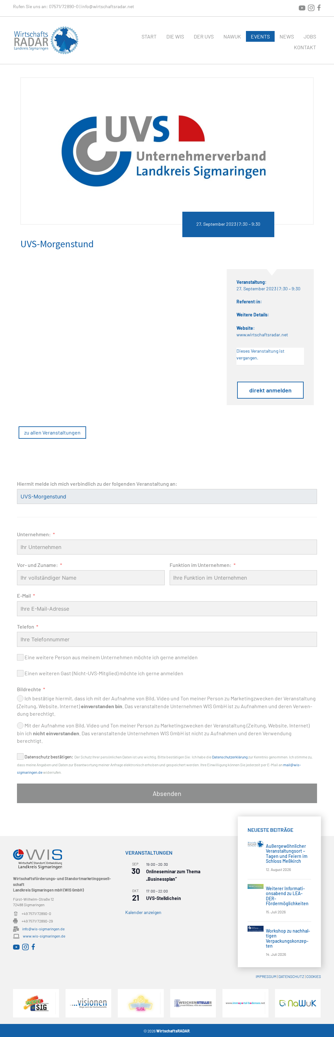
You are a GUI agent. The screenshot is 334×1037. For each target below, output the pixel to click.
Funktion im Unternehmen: (201, 565)
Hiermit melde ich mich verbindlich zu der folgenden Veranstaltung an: (97, 483)
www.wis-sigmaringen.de (44, 936)
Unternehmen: (34, 534)
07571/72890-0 (64, 6)
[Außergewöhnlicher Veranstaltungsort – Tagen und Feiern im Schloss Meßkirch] (256, 843)
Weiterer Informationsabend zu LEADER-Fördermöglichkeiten (287, 896)
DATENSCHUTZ (291, 976)
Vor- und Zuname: (37, 565)
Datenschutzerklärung (230, 757)
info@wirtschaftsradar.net (107, 6)
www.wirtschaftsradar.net (262, 334)
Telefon (25, 626)
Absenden (167, 793)
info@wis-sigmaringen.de (43, 928)
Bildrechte (29, 689)
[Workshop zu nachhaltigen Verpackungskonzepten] (256, 928)
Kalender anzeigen (143, 912)
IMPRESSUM (266, 976)
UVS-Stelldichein (163, 898)
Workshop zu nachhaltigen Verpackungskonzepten (288, 938)
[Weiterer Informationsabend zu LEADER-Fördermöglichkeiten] (256, 886)
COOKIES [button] (313, 976)
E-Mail (24, 595)
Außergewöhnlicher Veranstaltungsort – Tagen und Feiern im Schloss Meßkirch (287, 853)
